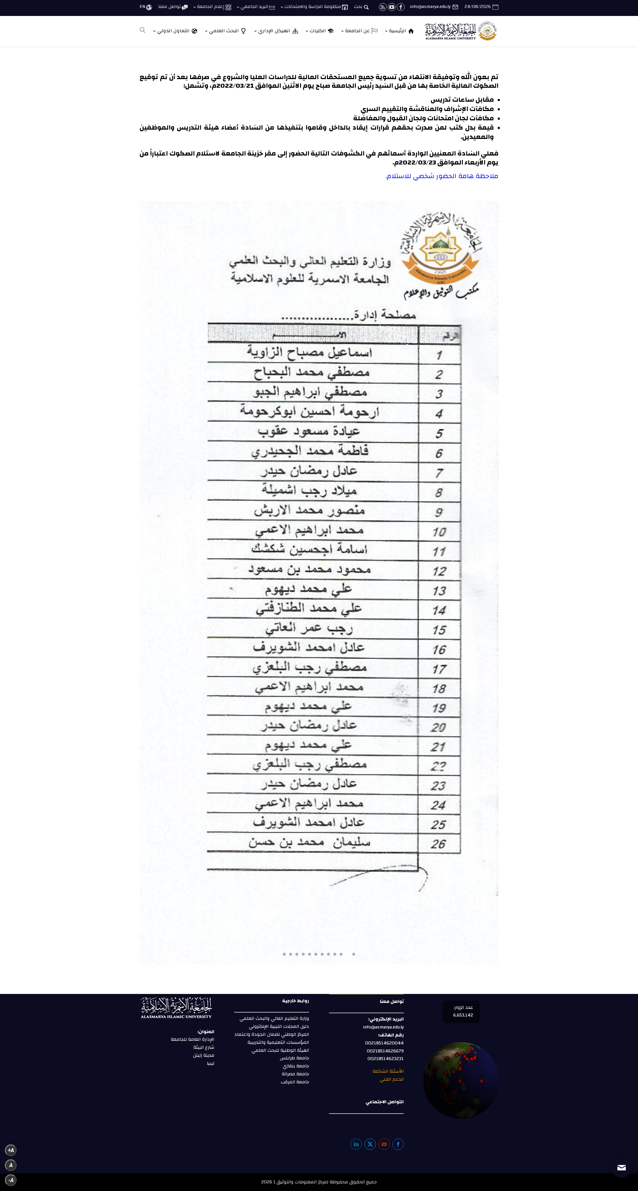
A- (11, 1180)
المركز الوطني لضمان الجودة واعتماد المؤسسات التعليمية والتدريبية (271, 1038)
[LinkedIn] (356, 1144)
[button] (621, 1146)
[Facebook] (398, 1144)
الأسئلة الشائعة (387, 1071)
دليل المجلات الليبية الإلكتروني (279, 1026)
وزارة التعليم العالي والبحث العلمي (274, 1018)
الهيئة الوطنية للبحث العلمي (280, 1050)
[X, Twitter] (370, 1144)
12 (284, 954)
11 (290, 954)
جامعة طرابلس (294, 1058)
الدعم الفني (391, 1079)
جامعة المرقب (294, 1082)
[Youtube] (384, 1144)
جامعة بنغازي (295, 1066)
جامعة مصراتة (294, 1074)
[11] (319, 963)
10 (296, 954)
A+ (11, 1150)
